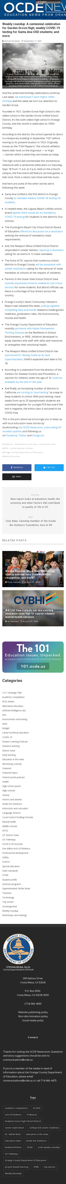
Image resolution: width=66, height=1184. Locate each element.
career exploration (14, 1127)
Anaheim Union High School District (23, 1121)
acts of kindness (13, 1114)
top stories (49, 1167)
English (42, 2)
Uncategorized (9, 906)
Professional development (15, 852)
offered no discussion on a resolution (41, 231)
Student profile (9, 879)
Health (5, 781)
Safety (5, 857)
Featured (6, 768)
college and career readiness (44, 1127)
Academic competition (13, 697)
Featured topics (10, 772)
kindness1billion (13, 1147)
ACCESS (36, 1108)
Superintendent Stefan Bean (16, 888)
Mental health (9, 821)
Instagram (38, 435)
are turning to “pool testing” (33, 392)
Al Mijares (8, 444)
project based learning (16, 1167)
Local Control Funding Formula (17, 817)
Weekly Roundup (12, 456)
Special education (11, 866)
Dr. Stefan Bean (13, 1134)
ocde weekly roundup (22, 448)
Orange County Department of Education (23, 452)
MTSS (5, 830)
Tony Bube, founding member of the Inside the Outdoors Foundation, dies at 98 (31, 521)
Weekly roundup (10, 910)
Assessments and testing (14, 719)
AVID (4, 723)
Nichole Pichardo (12, 41)
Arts (4, 714)
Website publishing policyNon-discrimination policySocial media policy (33, 1016)
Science (6, 861)
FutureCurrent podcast (13, 777)
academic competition (16, 1108)
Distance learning (10, 746)
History (5, 795)
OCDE (6, 448)
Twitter (22, 435)
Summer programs (11, 884)
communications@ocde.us (18, 1059)
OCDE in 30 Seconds (12, 844)
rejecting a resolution (51, 250)
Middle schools (9, 826)
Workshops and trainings (14, 915)
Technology (8, 897)
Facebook (11, 435)
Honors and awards (12, 799)
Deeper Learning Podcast (15, 741)
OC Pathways (9, 839)
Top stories (8, 901)
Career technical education (15, 732)
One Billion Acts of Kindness (16, 848)
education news (48, 444)
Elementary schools (12, 763)
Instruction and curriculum (15, 808)
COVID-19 (7, 737)
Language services (11, 812)
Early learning (9, 754)
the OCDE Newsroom (30, 427)
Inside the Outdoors (12, 803)
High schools (8, 790)
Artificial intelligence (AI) (14, 710)
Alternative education (12, 706)
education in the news (27, 444)
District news (8, 750)
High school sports (11, 786)
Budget (6, 728)
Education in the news (13, 759)
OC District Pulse (10, 835)
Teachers (7, 893)
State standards (10, 870)
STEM (5, 875)
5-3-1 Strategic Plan (12, 692)
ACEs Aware (8, 701)
